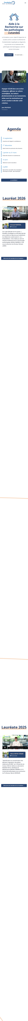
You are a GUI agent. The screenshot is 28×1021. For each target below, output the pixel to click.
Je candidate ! (8, 54)
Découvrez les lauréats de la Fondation (14, 258)
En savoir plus (19, 54)
